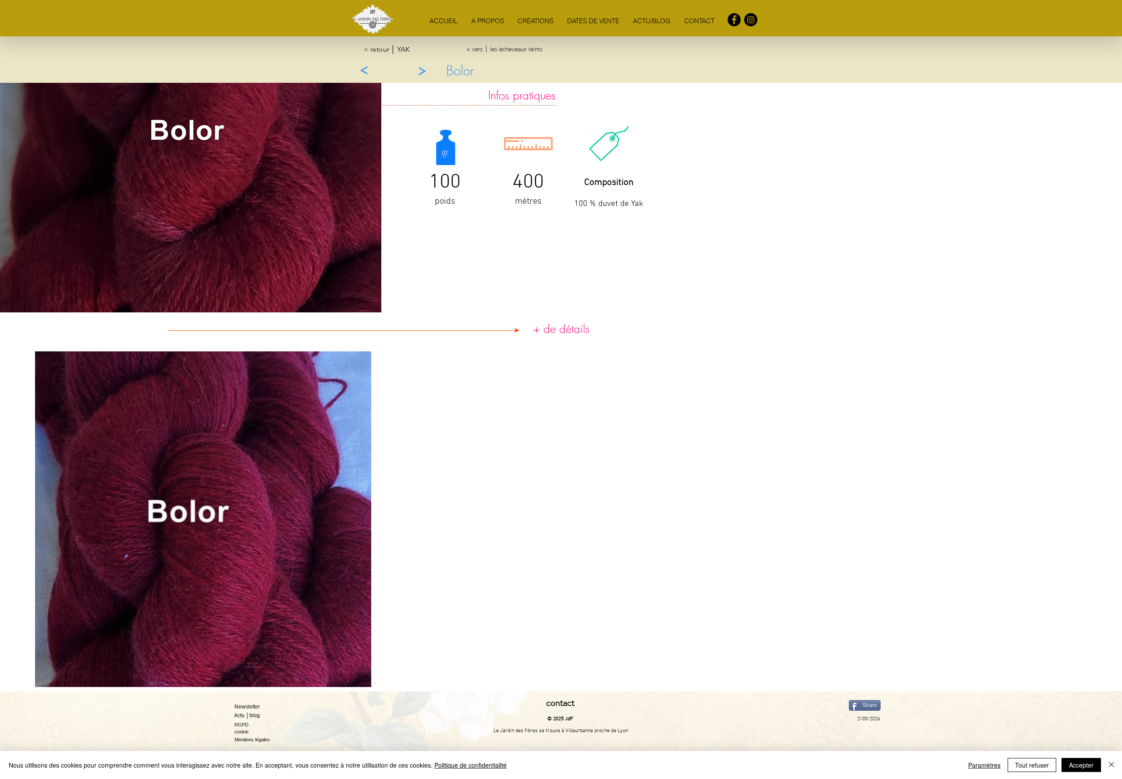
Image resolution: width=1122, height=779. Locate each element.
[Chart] (363, 70)
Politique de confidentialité (470, 765)
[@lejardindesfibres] (750, 19)
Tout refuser (1032, 765)
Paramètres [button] (984, 765)
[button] (255, 707)
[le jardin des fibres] (734, 19)
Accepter (1081, 765)
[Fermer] (1111, 765)
